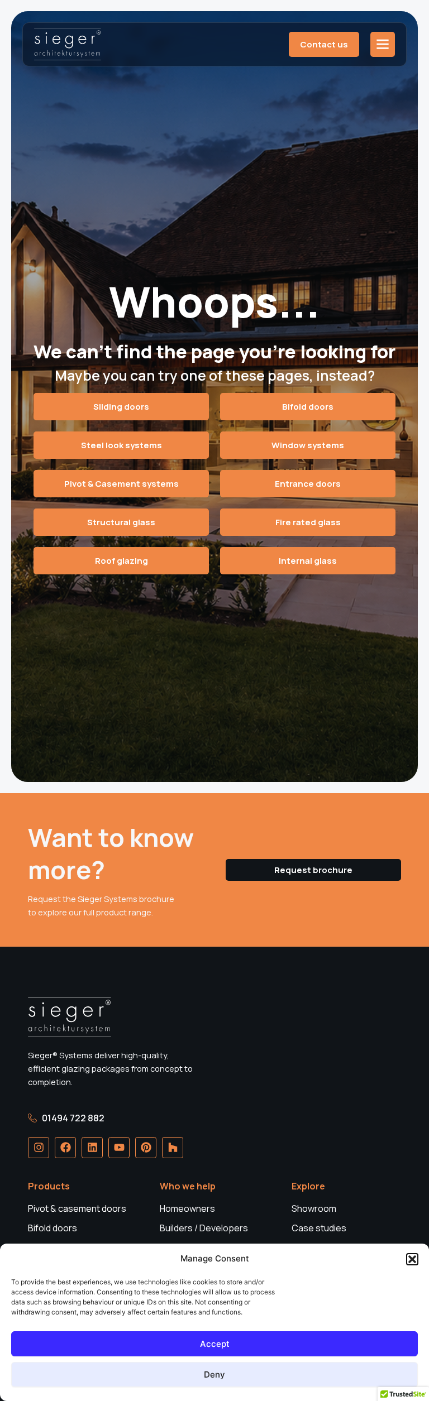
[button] (412, 1259)
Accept (215, 1343)
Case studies (319, 1228)
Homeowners (187, 1208)
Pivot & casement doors (77, 1208)
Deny (214, 1374)
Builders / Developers (204, 1228)
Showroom (314, 1208)
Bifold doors (52, 1228)
